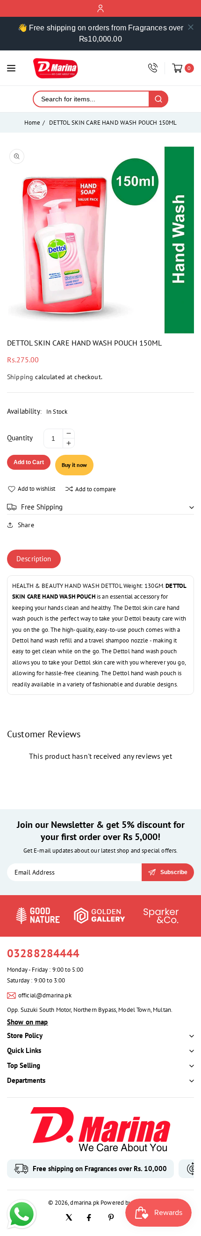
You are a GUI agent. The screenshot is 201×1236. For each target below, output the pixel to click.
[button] (100, 507)
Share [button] (26, 525)
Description (33, 558)
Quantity (20, 437)
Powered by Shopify (126, 1203)
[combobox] (91, 99)
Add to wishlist (36, 489)
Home (32, 123)
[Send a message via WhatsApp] (22, 1214)
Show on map (27, 1021)
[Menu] (11, 68)
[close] (190, 27)
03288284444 (43, 953)
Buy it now (74, 464)
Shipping (20, 377)
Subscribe (173, 872)
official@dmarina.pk (45, 995)
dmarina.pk (84, 1203)
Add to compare (95, 489)
